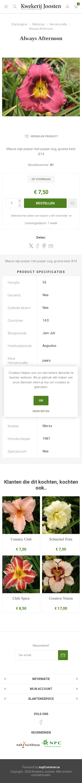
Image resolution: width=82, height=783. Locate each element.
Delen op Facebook (37, 246)
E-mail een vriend (51, 246)
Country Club (21, 539)
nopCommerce (49, 767)
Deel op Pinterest (44, 246)
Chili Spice (21, 598)
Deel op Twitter (31, 246)
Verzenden (63, 655)
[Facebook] (41, 722)
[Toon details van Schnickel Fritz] (61, 515)
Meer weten (41, 411)
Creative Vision (61, 598)
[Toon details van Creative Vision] (61, 574)
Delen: (41, 237)
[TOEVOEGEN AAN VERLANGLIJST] (72, 203)
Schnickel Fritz (60, 539)
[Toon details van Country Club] (21, 515)
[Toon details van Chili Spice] (21, 574)
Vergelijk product (44, 136)
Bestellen (45, 203)
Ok (41, 400)
